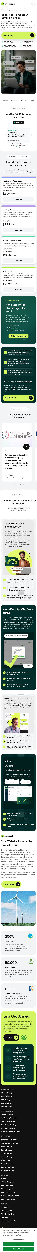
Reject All (18, 1244)
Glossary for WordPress (9, 1221)
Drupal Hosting (6, 1150)
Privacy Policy (17, 1235)
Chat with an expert (18, 336)
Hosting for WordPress (9, 1140)
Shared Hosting (6, 1093)
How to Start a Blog (8, 1199)
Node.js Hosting (6, 1146)
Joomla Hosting (6, 1153)
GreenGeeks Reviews (8, 1128)
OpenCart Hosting (7, 1171)
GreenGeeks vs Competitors (11, 1132)
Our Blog (4, 1178)
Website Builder (6, 1107)
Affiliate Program (7, 1182)
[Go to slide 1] (15, 485)
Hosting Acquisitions (8, 1185)
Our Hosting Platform (8, 1118)
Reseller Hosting (7, 1096)
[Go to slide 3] (21, 485)
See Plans (18, 199)
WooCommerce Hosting (9, 1143)
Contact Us (5, 1207)
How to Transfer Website (10, 1196)
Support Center (6, 1210)
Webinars (4, 1217)
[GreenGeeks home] (8, 3)
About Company (7, 1114)
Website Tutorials (7, 1214)
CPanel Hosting (6, 1157)
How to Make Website (9, 1192)
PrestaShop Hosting (8, 1167)
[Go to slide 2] (18, 485)
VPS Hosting (5, 1100)
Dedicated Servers (7, 1103)
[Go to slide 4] (23, 485)
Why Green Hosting (8, 1121)
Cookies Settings (18, 1239)
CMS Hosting (5, 1160)
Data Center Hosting (8, 1125)
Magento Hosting (7, 1164)
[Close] (34, 1231)
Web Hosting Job (7, 1189)
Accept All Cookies (18, 1248)
